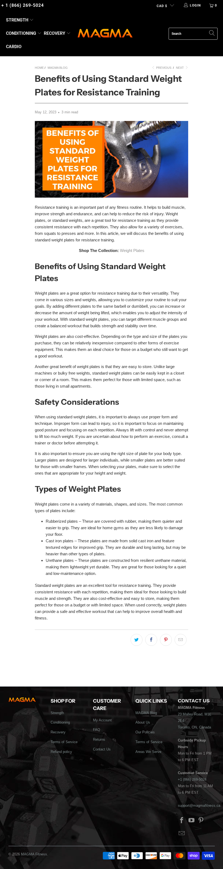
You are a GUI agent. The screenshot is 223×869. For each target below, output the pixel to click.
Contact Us (102, 749)
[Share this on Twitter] (137, 640)
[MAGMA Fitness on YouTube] (191, 820)
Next (180, 67)
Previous (163, 67)
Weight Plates (132, 250)
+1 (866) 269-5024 (192, 779)
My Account (102, 720)
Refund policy (61, 752)
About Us (142, 722)
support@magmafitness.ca (199, 805)
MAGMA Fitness (34, 854)
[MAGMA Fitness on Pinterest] (201, 820)
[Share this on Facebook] (151, 640)
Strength (17, 20)
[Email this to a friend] (181, 640)
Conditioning (21, 33)
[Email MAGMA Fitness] (182, 833)
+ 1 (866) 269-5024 (22, 5)
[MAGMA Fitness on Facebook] (182, 820)
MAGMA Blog (146, 713)
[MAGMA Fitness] (105, 33)
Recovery (54, 33)
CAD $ (162, 6)
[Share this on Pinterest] (166, 640)
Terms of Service (64, 742)
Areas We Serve (148, 752)
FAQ (96, 730)
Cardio (13, 46)
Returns (99, 739)
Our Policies (145, 732)
